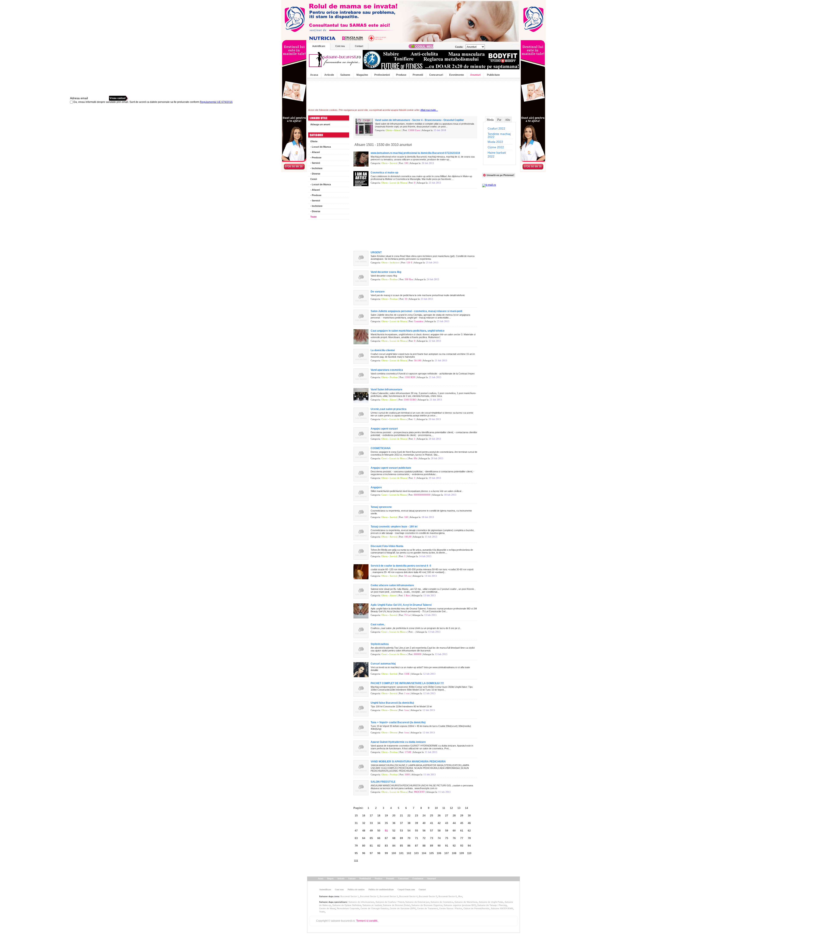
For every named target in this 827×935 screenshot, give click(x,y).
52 (393, 830)
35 (386, 823)
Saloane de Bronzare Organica (426, 905)
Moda (490, 119)
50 (378, 830)
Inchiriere (395, 262)
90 (439, 845)
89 (431, 845)
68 (393, 838)
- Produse (315, 157)
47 (356, 830)
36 (393, 823)
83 (386, 845)
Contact (359, 46)
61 (461, 830)
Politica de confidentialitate (381, 889)
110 (469, 853)
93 (461, 845)
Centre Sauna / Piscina (450, 908)
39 (416, 823)
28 (454, 815)
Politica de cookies (356, 889)
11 (443, 808)
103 (416, 853)
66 (378, 838)
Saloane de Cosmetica (442, 902)
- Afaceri (315, 152)
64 (363, 838)
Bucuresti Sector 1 (349, 896)
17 (371, 815)
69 (401, 838)
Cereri (313, 179)
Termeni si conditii (366, 920)
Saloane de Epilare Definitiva (346, 905)
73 (431, 838)
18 (378, 815)
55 (416, 830)
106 (439, 853)
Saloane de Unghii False (491, 902)
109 (461, 853)
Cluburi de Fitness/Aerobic (476, 908)
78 (469, 838)
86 (408, 845)
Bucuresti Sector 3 (389, 896)
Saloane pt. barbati (372, 905)
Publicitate (493, 74)
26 (439, 815)
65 (371, 838)
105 (431, 853)
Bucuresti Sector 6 (447, 896)
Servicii (393, 163)
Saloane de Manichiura (465, 902)
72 (424, 838)
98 (378, 853)
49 (371, 830)
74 (439, 838)
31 (356, 823)
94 (469, 845)
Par (499, 119)
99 (386, 853)
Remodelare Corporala (348, 908)
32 (363, 823)
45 (461, 823)
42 (439, 823)
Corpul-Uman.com (406, 889)
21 (401, 815)
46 (469, 823)
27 (446, 815)
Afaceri (397, 130)
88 (424, 845)
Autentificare (318, 46)
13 (458, 808)
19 (386, 815)
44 (454, 823)
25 (431, 815)
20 (393, 815)
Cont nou (340, 46)
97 (371, 853)
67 (386, 838)
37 (401, 823)
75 (446, 838)
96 (363, 853)
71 (416, 838)
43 (446, 823)
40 (424, 823)
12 (451, 808)
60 (454, 830)
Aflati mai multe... (429, 110)
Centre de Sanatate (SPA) (403, 908)
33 (371, 823)
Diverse (393, 710)
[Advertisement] (328, 286)
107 (446, 853)
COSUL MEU (424, 46)
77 (461, 838)
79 (356, 845)
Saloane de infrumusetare (361, 902)
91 (446, 845)
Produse (401, 74)
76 (454, 838)
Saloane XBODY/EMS (502, 908)
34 (378, 823)
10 (436, 808)
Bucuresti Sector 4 (408, 896)
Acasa (314, 74)
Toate (313, 216)
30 (469, 815)
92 (454, 845)
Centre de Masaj (327, 908)
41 (431, 823)
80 (363, 845)
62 (469, 830)
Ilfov (460, 896)
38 (408, 823)
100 (394, 853)
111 (356, 860)
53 (401, 830)
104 (424, 853)
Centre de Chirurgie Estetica (375, 908)
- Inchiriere (316, 168)
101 (401, 853)
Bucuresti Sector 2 (369, 896)
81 (371, 845)
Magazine (362, 74)
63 (356, 838)
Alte (507, 119)
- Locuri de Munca (320, 146)
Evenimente (456, 74)
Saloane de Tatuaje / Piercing (492, 905)
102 (409, 853)
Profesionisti (382, 74)
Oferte (313, 141)
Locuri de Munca (398, 182)
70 (408, 838)
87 (416, 845)
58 (439, 830)
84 (393, 845)
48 (363, 830)
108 (454, 853)
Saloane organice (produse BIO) (460, 905)
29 (461, 815)
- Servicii (315, 163)
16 (363, 815)
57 (431, 830)
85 (401, 845)
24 (424, 815)
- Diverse (315, 173)
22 (408, 815)
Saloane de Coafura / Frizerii (390, 902)
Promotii (418, 74)
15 (356, 815)
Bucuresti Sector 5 (428, 896)
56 (424, 830)
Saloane (345, 74)
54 (408, 830)
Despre (330, 878)
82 (378, 845)
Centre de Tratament (427, 908)
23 (416, 815)
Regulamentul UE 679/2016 (216, 102)
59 (446, 830)
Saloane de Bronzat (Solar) (396, 905)
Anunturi (475, 74)
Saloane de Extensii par (417, 902)
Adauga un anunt (320, 124)
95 (356, 853)
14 (466, 808)
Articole (329, 74)
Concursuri (436, 74)
